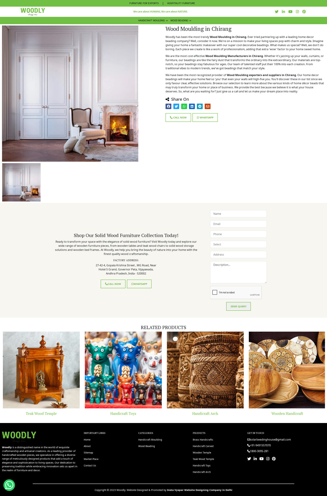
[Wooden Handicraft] (254, 370)
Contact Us (90, 465)
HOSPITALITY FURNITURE (181, 3)
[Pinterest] (304, 11)
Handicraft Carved (203, 446)
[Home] (19, 436)
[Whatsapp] (9, 485)
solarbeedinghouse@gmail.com (270, 439)
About (87, 446)
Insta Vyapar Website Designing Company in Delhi (199, 490)
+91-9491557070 (260, 445)
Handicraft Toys (91, 413)
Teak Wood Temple (203, 459)
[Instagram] (298, 11)
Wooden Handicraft (255, 413)
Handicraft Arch (173, 413)
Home (87, 439)
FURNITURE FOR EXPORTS (144, 3)
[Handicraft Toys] (90, 370)
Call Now (180, 117)
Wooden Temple (202, 452)
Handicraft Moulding (151, 20)
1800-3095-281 (259, 451)
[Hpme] (33, 12)
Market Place (91, 459)
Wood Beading (179, 20)
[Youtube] (291, 11)
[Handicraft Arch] (172, 370)
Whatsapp (206, 117)
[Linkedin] (284, 11)
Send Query (238, 306)
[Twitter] (277, 11)
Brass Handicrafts (203, 439)
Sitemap (88, 452)
